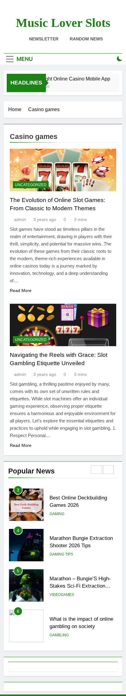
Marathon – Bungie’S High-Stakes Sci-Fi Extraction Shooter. (80, 586)
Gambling (59, 635)
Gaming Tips (61, 554)
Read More (20, 290)
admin (20, 219)
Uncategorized (30, 185)
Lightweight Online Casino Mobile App (67, 78)
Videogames (62, 595)
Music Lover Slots (63, 23)
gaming (57, 514)
